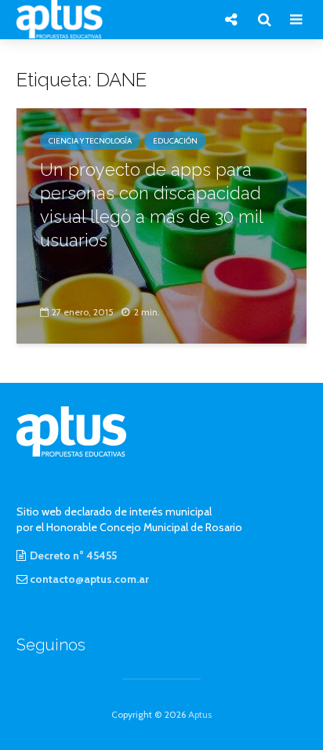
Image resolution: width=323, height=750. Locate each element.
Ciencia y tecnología (90, 141)
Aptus (200, 714)
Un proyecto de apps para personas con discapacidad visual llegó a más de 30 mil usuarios (151, 204)
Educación (175, 141)
